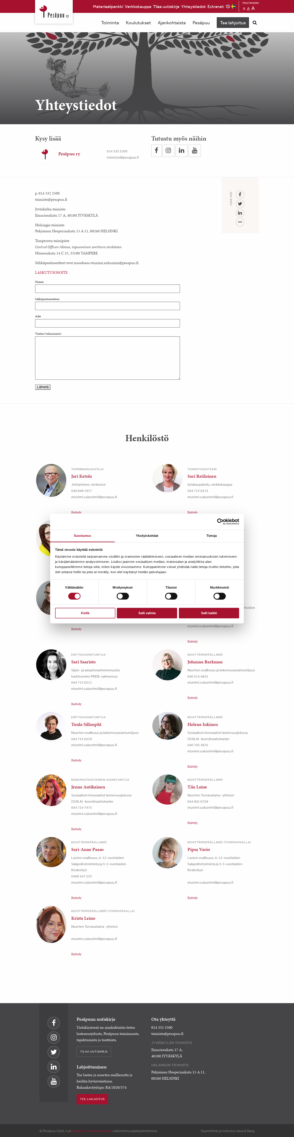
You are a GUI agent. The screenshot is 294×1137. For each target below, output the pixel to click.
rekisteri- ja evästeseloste (92, 1131)
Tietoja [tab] (211, 535)
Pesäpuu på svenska (233, 6)
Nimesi (39, 282)
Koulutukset (138, 22)
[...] (240, 222)
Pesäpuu (54, 12)
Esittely (76, 512)
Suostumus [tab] (82, 535)
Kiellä (85, 613)
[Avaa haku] (254, 22)
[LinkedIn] (240, 213)
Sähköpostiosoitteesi (47, 299)
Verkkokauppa (138, 6)
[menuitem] (108, 6)
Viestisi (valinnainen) (48, 334)
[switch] (123, 596)
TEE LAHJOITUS (92, 1099)
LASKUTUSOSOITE (51, 272)
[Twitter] (240, 204)
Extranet (215, 6)
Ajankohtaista (172, 22)
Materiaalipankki (108, 6)
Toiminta (110, 22)
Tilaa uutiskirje (166, 6)
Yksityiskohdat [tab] (147, 535)
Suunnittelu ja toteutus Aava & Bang (228, 1131)
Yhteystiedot (193, 6)
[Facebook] (240, 194)
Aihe (38, 316)
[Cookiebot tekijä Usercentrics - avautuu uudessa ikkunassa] (220, 521)
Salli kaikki (209, 613)
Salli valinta (147, 613)
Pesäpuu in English (228, 6)
